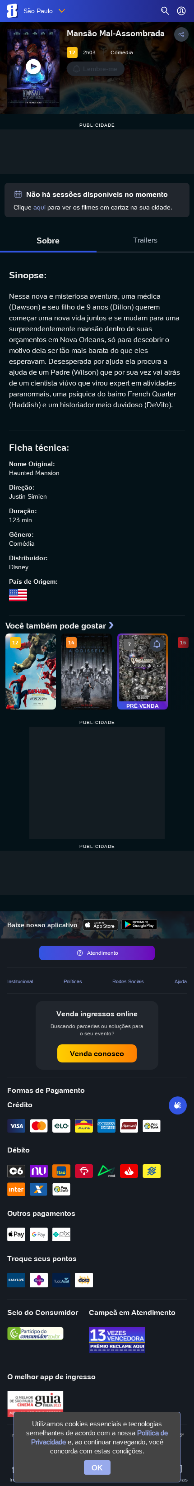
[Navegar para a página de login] (181, 11)
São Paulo (38, 11)
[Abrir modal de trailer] (33, 68)
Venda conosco (97, 1053)
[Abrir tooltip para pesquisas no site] (165, 11)
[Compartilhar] (181, 34)
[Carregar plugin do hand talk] (178, 1105)
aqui (39, 207)
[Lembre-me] (157, 644)
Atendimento (102, 952)
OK (97, 1467)
